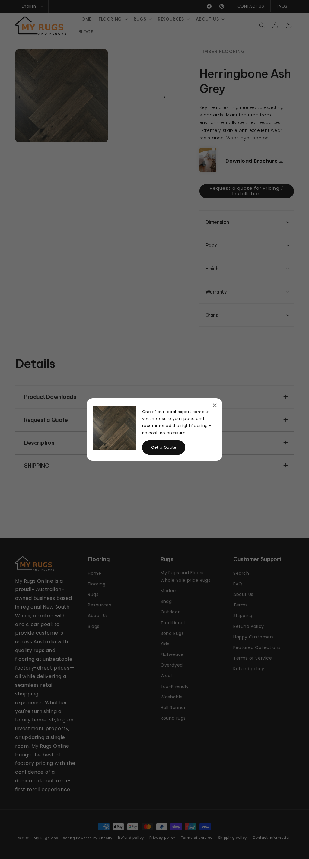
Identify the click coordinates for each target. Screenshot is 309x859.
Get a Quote (163, 447)
